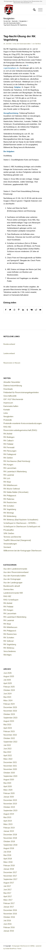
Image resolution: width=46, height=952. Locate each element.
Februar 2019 (9, 828)
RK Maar (7, 482)
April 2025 (7, 683)
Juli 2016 (7, 920)
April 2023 (7, 728)
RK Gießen (8, 458)
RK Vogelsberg (9, 509)
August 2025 (8, 676)
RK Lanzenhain (9, 468)
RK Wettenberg (9, 516)
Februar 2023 (9, 731)
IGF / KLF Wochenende (13, 399)
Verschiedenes (9, 651)
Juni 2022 (7, 748)
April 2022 (7, 755)
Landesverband (9, 353)
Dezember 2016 (10, 910)
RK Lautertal (8, 475)
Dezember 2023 (10, 707)
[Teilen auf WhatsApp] (14, 310)
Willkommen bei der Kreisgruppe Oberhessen (22, 550)
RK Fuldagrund (9, 454)
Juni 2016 (7, 924)
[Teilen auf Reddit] (36, 310)
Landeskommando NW (13, 593)
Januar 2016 (8, 931)
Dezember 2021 (10, 762)
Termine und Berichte (12, 537)
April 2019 (7, 821)
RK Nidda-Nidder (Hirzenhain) (15, 492)
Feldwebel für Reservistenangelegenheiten (21, 392)
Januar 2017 (8, 907)
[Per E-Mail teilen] (40, 310)
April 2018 (7, 859)
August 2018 (8, 848)
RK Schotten (8, 506)
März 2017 (7, 900)
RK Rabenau (8, 499)
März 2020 (7, 790)
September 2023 (10, 718)
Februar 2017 (9, 903)
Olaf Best (38, 43)
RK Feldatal (8, 444)
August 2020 (8, 779)
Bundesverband (9, 344)
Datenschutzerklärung (12, 385)
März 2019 (7, 824)
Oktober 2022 (9, 738)
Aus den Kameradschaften (22, 43)
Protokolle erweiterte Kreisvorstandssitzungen (22, 423)
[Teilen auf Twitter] (10, 310)
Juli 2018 (7, 852)
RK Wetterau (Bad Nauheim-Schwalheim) (20, 520)
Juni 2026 (7, 673)
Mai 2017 (7, 893)
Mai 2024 (7, 697)
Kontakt (6, 410)
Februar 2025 (9, 687)
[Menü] (39, 10)
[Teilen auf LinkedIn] (23, 310)
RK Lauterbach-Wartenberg (14, 617)
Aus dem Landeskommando (15, 569)
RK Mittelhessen (10, 485)
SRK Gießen (8, 533)
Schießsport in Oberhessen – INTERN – (20, 523)
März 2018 (7, 862)
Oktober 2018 (9, 841)
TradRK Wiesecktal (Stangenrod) (17, 540)
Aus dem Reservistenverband (15, 572)
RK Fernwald (8, 447)
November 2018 (10, 838)
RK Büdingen (8, 437)
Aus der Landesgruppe (12, 582)
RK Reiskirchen (10, 502)
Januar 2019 (8, 831)
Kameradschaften (10, 406)
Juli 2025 (7, 680)
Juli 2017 (7, 886)
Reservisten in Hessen (11, 363)
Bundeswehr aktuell (11, 586)
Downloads (8, 389)
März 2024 (7, 700)
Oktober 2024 (9, 690)
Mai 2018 (7, 855)
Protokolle (7, 420)
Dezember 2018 (10, 834)
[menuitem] (33, 10)
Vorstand (7, 547)
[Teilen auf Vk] (32, 310)
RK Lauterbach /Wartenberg (15, 471)
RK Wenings (8, 513)
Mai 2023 (7, 724)
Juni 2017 (7, 889)
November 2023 (10, 711)
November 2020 (10, 769)
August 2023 (8, 721)
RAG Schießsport (10, 600)
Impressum (8, 403)
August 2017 (8, 883)
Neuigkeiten (8, 18)
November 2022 (10, 735)
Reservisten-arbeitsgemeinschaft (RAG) (20, 430)
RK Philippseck (9, 495)
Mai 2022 (7, 752)
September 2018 (10, 845)
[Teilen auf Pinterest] (19, 310)
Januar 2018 (8, 869)
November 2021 (10, 766)
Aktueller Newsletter (11, 382)
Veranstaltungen (10, 544)
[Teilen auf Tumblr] (27, 310)
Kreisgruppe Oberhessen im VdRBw (23, 946)
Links (5, 413)
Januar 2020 (8, 797)
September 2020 (10, 776)
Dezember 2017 (10, 872)
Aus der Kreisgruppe (12, 579)
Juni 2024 (7, 693)
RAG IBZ (7, 427)
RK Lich (6, 478)
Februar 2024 (9, 704)
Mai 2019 (7, 817)
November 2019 (10, 804)
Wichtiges (7, 655)
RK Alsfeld (7, 434)
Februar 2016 (9, 927)
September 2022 (10, 742)
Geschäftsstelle (9, 396)
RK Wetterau (8, 648)
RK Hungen (8, 465)
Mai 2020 (7, 783)
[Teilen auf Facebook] (6, 310)
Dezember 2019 (10, 800)
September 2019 (10, 810)
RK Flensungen (9, 451)
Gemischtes (8, 589)
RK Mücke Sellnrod (11, 489)
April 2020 (7, 786)
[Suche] (33, 10)
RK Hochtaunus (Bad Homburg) (16, 461)
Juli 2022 (7, 745)
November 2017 (10, 876)
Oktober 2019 (9, 807)
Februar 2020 (9, 793)
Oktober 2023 (9, 714)
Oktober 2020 (9, 773)
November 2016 (10, 914)
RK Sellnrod (8, 641)
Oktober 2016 (9, 917)
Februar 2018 (9, 865)
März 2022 (7, 759)
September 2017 (10, 879)
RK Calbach (8, 440)
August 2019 (8, 814)
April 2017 (7, 896)
